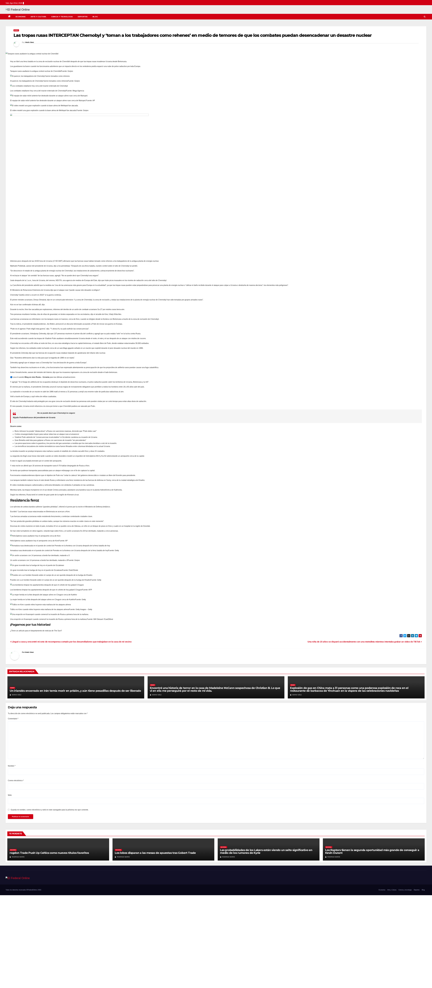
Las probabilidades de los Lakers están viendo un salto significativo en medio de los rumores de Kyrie (266, 851)
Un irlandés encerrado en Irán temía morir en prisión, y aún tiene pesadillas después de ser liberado (75, 690)
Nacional (13, 850)
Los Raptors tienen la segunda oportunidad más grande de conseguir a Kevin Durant (372, 851)
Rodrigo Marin (18, 857)
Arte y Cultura (38, 17)
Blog (95, 17)
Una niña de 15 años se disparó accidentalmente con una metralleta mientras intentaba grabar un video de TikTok (364, 642)
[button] (424, 17)
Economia (21, 17)
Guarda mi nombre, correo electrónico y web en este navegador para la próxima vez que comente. (50, 810)
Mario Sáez (29, 42)
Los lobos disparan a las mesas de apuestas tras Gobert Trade (155, 852)
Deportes (83, 17)
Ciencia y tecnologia (62, 17)
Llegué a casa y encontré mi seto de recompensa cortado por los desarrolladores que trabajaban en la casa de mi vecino (71, 642)
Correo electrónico (16, 780)
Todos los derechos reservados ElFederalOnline (21, 890)
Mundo (16, 30)
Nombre (11, 766)
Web (10, 795)
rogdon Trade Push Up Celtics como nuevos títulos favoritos (49, 852)
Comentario (13, 719)
